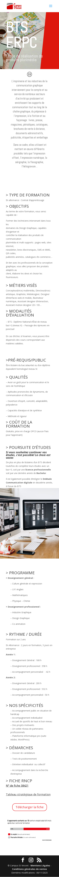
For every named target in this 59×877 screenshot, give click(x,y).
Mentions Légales (40, 865)
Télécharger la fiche (30, 807)
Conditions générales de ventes (29, 869)
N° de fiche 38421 (17, 785)
